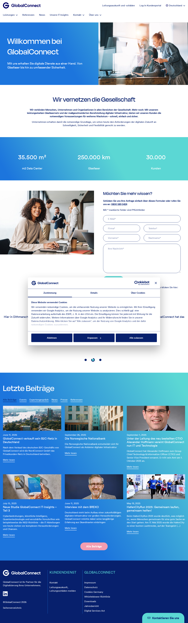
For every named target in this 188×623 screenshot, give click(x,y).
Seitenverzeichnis (12, 607)
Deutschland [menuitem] (175, 5)
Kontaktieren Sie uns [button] (165, 618)
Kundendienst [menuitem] (62, 572)
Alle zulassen (136, 338)
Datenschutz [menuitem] (91, 587)
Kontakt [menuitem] (77, 14)
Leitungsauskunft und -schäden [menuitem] (118, 5)
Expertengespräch (39, 399)
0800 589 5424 (119, 204)
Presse (64, 399)
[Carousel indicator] (85, 358)
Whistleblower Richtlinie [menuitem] (97, 596)
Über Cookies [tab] (138, 292)
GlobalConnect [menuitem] (99, 572)
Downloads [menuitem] (90, 601)
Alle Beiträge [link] (94, 546)
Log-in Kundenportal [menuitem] (150, 5)
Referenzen (76, 399)
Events (23, 399)
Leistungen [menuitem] (9, 14)
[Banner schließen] (156, 283)
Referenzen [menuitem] (28, 14)
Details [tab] (94, 292)
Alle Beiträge (10, 399)
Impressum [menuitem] (90, 582)
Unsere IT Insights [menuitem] (59, 14)
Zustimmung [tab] (50, 292)
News (55, 399)
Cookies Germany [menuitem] (93, 591)
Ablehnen (52, 338)
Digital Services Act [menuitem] (94, 610)
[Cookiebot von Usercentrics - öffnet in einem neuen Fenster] (136, 283)
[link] (32, 434)
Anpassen (92, 338)
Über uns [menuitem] (93, 14)
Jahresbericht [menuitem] (91, 606)
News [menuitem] (42, 14)
